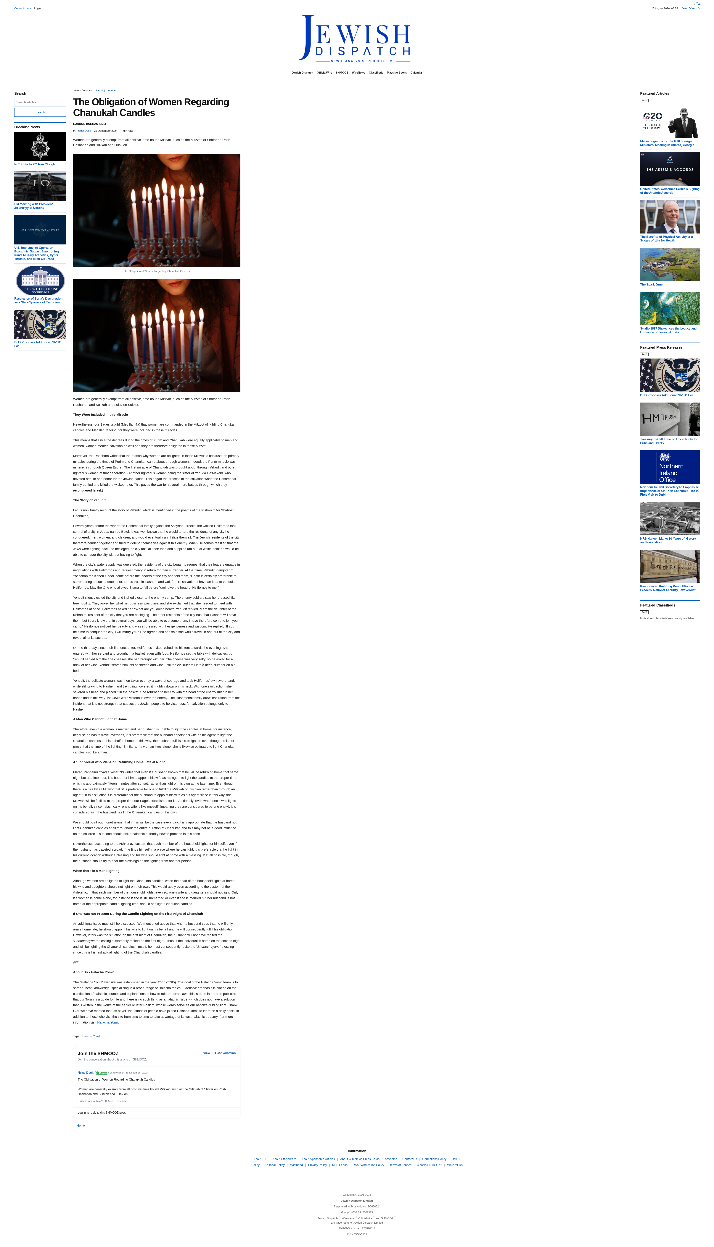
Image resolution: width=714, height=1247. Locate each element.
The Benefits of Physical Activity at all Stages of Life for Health (667, 238)
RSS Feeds (340, 1165)
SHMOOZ (342, 72)
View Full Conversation (219, 1053)
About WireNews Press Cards (360, 1159)
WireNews (358, 72)
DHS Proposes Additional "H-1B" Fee (666, 395)
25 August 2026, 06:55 (664, 8)
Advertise (391, 1159)
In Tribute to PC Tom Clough (34, 164)
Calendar (416, 72)
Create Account (23, 8)
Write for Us (455, 1165)
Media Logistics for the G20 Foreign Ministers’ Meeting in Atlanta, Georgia (667, 143)
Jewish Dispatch (302, 72)
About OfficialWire (284, 1159)
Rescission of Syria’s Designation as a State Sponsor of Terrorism (38, 300)
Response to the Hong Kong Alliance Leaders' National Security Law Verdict (667, 588)
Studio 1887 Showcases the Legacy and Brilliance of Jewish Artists (668, 330)
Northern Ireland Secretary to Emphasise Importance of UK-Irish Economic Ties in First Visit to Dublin (669, 490)
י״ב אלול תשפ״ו (690, 8)
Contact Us (410, 1159)
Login (37, 8)
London (111, 90)
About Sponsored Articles (318, 1159)
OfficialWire (324, 72)
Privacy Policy (318, 1165)
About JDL (260, 1159)
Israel (99, 90)
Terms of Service (401, 1165)
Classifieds (376, 72)
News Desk (84, 130)
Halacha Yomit (108, 1022)
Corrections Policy (434, 1159)
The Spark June (651, 284)
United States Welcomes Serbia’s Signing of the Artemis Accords (669, 190)
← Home (79, 1125)
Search (40, 112)
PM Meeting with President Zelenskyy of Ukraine (33, 206)
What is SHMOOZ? (430, 1165)
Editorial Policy (275, 1165)
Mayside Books (397, 72)
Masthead (297, 1165)
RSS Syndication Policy (369, 1165)
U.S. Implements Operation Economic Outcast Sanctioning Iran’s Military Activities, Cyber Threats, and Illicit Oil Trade (36, 253)
